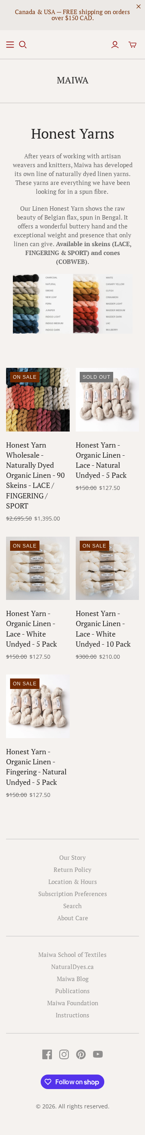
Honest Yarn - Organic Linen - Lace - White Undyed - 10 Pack (103, 628)
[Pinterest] (81, 1054)
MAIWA (73, 80)
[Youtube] (98, 1054)
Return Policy (72, 869)
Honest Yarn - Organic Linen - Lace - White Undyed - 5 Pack (31, 628)
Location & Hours (72, 882)
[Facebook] (47, 1054)
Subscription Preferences (72, 894)
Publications (72, 991)
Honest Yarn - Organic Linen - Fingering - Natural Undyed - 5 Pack (36, 767)
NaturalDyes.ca (72, 967)
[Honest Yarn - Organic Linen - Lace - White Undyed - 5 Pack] (38, 568)
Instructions (72, 1015)
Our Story (72, 857)
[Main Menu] (10, 45)
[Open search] (23, 45)
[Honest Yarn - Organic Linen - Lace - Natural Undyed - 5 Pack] (107, 400)
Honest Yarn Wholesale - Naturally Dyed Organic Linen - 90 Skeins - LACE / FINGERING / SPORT (35, 475)
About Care (72, 918)
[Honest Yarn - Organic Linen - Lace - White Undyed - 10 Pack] (107, 568)
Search (72, 906)
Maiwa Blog (73, 979)
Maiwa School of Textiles (72, 954)
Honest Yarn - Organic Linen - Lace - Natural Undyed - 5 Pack (101, 460)
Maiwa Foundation (72, 1003)
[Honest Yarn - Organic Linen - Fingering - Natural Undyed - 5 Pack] (38, 706)
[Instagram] (64, 1054)
